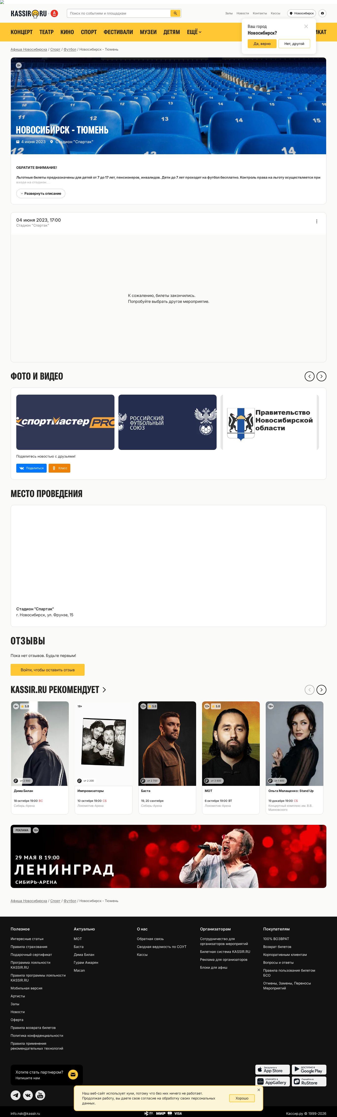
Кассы (142, 954)
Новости (18, 1012)
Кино (67, 32)
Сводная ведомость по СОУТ (162, 946)
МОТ (78, 939)
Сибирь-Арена (24, 806)
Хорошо (242, 1098)
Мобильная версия (26, 988)
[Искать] (175, 13)
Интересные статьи (27, 939)
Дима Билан (84, 954)
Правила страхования (29, 946)
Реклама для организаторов (223, 959)
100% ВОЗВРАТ (276, 939)
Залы (15, 1004)
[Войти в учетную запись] (322, 13)
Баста (79, 946)
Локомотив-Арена (90, 806)
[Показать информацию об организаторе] (317, 221)
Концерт (22, 32)
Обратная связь (150, 939)
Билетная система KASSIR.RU (225, 951)
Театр (46, 32)
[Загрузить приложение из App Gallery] (272, 1081)
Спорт (89, 32)
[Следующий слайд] (321, 376)
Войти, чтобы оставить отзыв (48, 669)
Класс (62, 468)
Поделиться (35, 468)
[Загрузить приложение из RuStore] (309, 1081)
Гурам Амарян (86, 962)
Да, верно (262, 43)
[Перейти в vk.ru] (28, 1095)
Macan (79, 970)
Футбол (70, 49)
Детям (172, 32)
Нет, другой (294, 43)
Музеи (148, 32)
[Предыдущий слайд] (310, 376)
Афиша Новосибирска (29, 49)
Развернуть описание (42, 193)
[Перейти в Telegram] (15, 1095)
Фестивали (118, 32)
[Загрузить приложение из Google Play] (309, 1070)
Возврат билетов (277, 946)
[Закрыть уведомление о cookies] (259, 1090)
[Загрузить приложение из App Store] (272, 1070)
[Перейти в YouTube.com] (40, 1095)
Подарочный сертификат (31, 954)
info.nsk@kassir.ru (25, 1113)
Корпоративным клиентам (285, 954)
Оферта (17, 1020)
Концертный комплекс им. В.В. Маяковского (290, 807)
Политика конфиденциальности (37, 1035)
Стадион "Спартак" (75, 141)
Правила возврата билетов (33, 1027)
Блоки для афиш (213, 967)
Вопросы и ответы (278, 962)
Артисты (18, 996)
